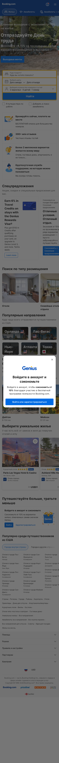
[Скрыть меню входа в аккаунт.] (52, 359)
